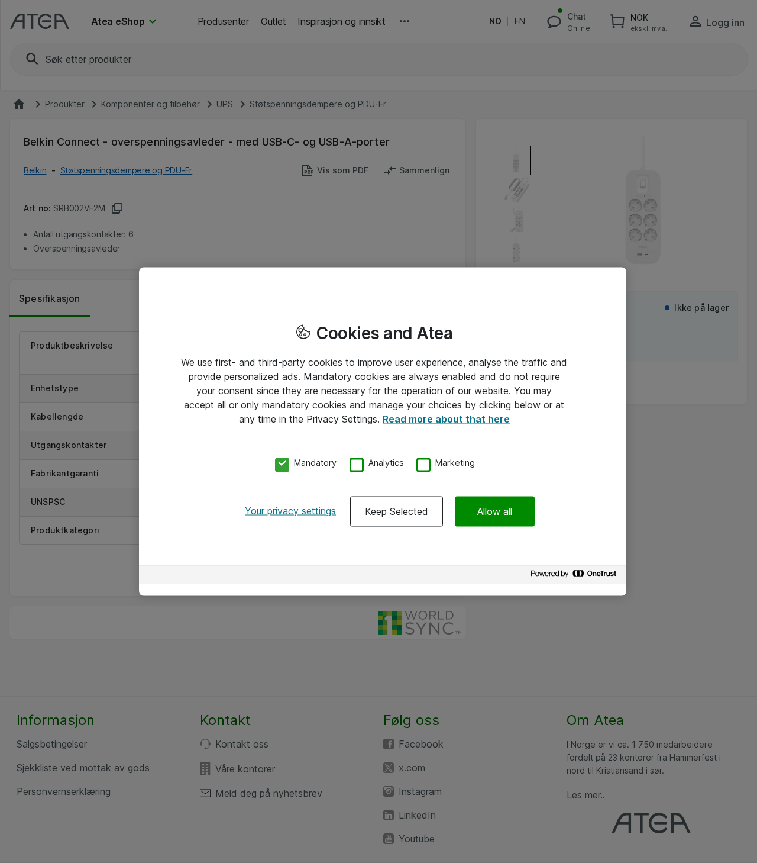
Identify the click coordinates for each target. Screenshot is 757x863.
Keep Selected (396, 511)
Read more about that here (446, 419)
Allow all (494, 511)
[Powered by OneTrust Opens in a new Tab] (575, 576)
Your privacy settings (290, 510)
